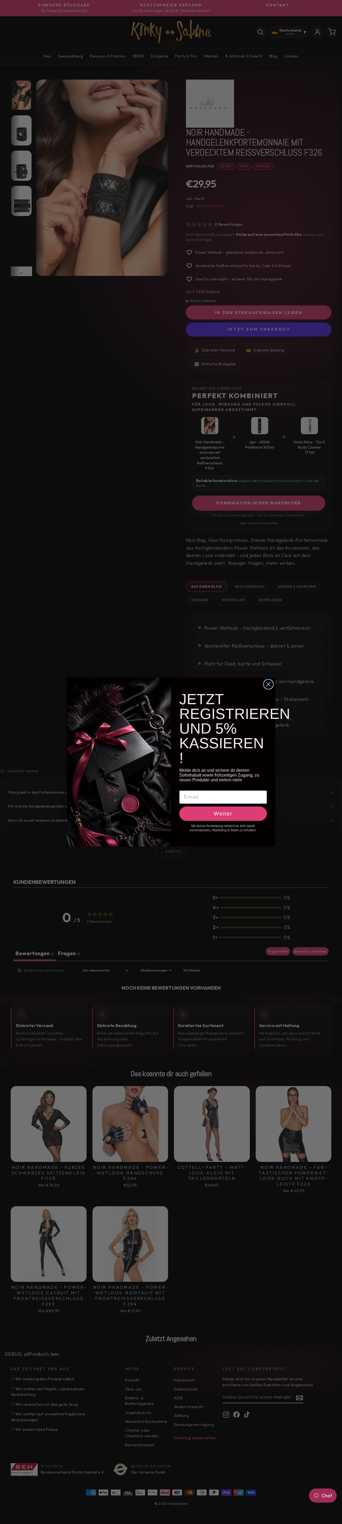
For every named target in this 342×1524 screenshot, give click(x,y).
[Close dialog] (268, 684)
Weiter (223, 814)
